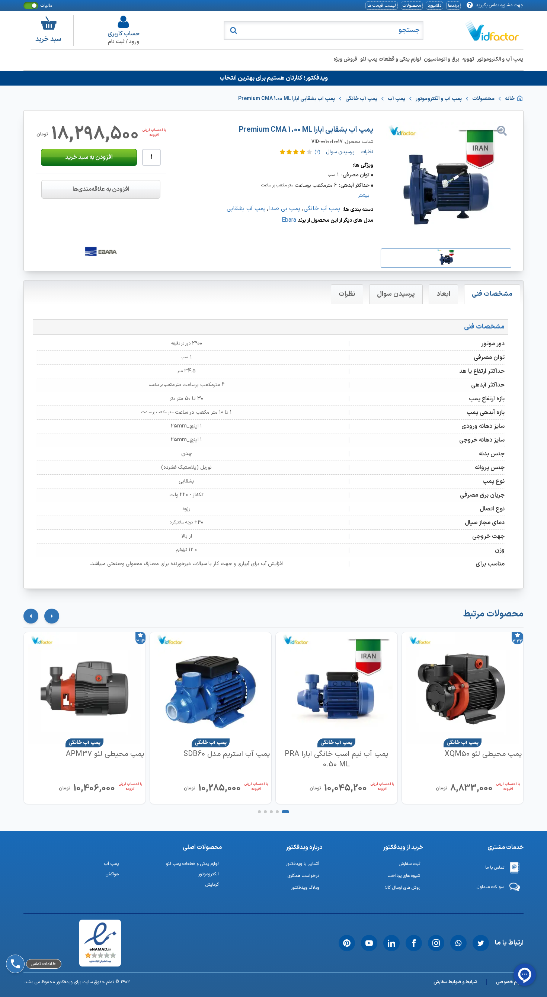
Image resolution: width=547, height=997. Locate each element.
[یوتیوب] (369, 943)
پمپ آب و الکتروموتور (500, 59)
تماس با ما (494, 867)
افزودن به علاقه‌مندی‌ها (101, 189)
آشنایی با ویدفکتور (302, 863)
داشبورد (434, 5)
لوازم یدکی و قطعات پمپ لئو (390, 59)
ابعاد (443, 294)
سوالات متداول (490, 887)
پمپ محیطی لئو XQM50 (483, 754)
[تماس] (14, 943)
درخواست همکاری (303, 875)
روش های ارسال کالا (402, 887)
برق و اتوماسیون (441, 59)
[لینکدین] (391, 943)
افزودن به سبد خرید (89, 157)
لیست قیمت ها (381, 5)
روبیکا (33, 923)
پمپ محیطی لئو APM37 (105, 754)
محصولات (412, 5)
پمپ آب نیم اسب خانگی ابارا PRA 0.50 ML (336, 759)
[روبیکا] (14, 924)
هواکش (112, 874)
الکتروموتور (208, 874)
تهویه (468, 59)
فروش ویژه (345, 59)
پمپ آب (111, 863)
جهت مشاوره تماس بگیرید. (499, 5)
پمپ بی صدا (284, 208)
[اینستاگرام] (436, 943)
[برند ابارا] (100, 251)
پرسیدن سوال (396, 294)
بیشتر (364, 195)
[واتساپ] (458, 943)
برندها (453, 5)
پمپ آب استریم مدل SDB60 (226, 754)
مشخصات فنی (492, 294)
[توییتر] (481, 943)
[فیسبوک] (414, 943)
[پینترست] (347, 943)
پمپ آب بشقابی (246, 208)
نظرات (347, 294)
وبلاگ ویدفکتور (305, 887)
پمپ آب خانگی (322, 208)
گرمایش (212, 884)
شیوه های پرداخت (404, 875)
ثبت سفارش (409, 863)
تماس (33, 943)
